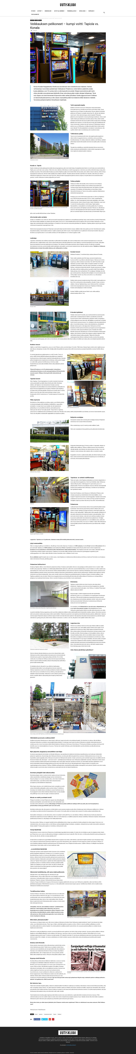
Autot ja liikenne (59, 11)
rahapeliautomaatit (48, 1014)
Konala (36, 1014)
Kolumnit (32, 20)
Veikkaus (59, 1014)
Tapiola (54, 1014)
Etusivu (33, 11)
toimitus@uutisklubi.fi (71, 1045)
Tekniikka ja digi (71, 11)
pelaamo (40, 1014)
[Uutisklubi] (68, 4)
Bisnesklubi (48, 11)
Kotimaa (40, 20)
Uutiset (39, 11)
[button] (104, 12)
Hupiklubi (91, 11)
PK (31, 30)
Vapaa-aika (82, 11)
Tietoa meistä (35, 14)
